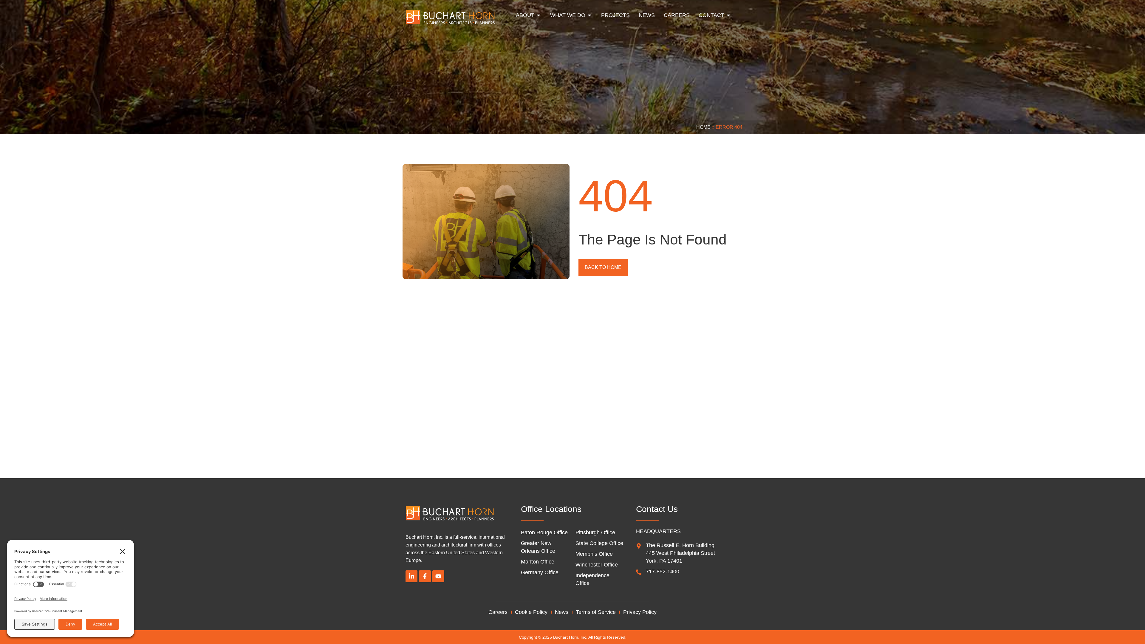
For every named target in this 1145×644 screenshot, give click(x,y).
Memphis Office (594, 554)
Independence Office (592, 579)
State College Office (599, 543)
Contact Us (657, 509)
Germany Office (539, 572)
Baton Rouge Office (544, 532)
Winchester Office (596, 565)
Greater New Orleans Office (538, 547)
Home (703, 127)
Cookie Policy (531, 612)
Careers (497, 612)
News (561, 612)
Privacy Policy (640, 612)
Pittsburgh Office (595, 532)
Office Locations (551, 509)
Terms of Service (596, 612)
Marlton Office (537, 562)
